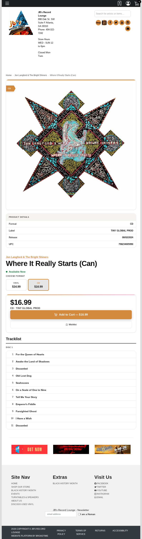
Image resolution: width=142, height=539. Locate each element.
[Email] (128, 29)
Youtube (101, 490)
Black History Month (23, 490)
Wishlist (73, 324)
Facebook (102, 483)
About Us (16, 501)
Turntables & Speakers (25, 497)
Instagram (102, 494)
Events (15, 494)
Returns (100, 530)
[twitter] (116, 23)
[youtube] (122, 23)
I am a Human (87, 514)
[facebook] (110, 23)
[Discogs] (98, 23)
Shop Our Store (20, 487)
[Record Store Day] (104, 23)
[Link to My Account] (128, 4)
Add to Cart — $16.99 (73, 314)
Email (99, 497)
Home (9, 75)
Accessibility (120, 530)
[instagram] (128, 23)
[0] (137, 4)
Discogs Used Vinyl (22, 504)
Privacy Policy (61, 532)
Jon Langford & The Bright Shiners (31, 75)
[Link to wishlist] (119, 4)
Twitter (101, 487)
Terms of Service (81, 532)
